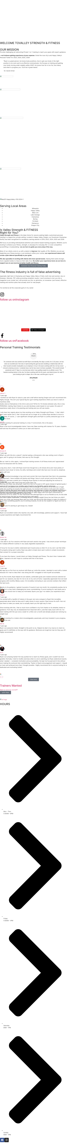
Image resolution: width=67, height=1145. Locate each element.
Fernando (3, 496)
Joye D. (2, 553)
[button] (65, 361)
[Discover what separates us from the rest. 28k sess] (50, 321)
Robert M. (3, 525)
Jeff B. (2, 409)
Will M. (2, 611)
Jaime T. (2, 381)
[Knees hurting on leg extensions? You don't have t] (50, 310)
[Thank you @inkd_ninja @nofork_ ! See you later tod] (17, 322)
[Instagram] (6, 1127)
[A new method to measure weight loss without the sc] (17, 311)
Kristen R (3, 438)
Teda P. (2, 582)
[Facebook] (2, 1127)
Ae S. (1, 640)
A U (1, 467)
